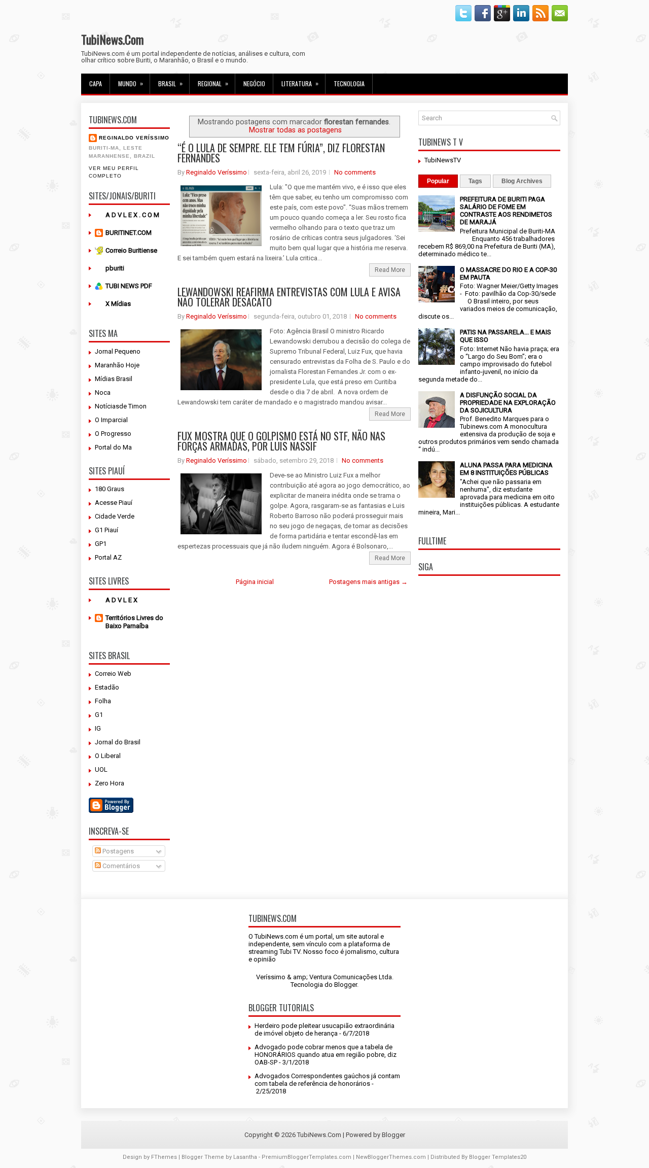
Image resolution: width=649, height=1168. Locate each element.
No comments (355, 172)
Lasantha (245, 1157)
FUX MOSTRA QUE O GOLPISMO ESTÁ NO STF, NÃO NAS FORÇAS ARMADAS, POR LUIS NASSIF (281, 441)
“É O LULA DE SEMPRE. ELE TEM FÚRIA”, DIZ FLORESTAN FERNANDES (281, 153)
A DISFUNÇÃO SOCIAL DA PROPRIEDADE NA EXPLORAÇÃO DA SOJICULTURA (508, 402)
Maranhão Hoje (117, 365)
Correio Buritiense (131, 250)
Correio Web (113, 673)
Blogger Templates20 (497, 1157)
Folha (103, 701)
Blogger (345, 984)
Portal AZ (108, 557)
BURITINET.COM (128, 232)
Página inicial (255, 582)
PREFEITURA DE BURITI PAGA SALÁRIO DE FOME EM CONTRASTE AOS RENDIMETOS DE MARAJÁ (506, 210)
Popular (438, 181)
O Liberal (108, 756)
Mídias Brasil (113, 379)
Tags (475, 181)
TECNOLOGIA (349, 83)
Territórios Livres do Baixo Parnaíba (134, 622)
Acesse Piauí (113, 502)
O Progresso (113, 433)
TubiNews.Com (112, 39)
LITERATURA (299, 83)
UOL (101, 769)
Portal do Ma (113, 447)
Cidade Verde (114, 516)
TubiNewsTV (442, 160)
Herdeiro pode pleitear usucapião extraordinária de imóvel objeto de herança (324, 1029)
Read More (390, 269)
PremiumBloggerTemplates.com (306, 1157)
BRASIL (170, 83)
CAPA (95, 83)
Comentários (120, 866)
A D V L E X (121, 600)
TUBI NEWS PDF (128, 286)
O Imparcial (111, 420)
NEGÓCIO (254, 83)
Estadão (107, 687)
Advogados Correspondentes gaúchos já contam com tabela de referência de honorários (327, 1079)
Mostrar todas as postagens (295, 130)
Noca (103, 392)
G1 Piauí (106, 530)
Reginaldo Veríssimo (134, 138)
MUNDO (130, 83)
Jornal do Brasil (117, 742)
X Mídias (118, 303)
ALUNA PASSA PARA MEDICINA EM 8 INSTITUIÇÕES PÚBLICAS (506, 468)
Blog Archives (522, 181)
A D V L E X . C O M (132, 215)
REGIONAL (213, 83)
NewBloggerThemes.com (391, 1157)
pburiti (114, 268)
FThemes (164, 1157)
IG (98, 728)
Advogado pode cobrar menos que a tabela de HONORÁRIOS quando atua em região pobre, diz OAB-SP (325, 1054)
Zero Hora (109, 783)
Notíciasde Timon (121, 406)
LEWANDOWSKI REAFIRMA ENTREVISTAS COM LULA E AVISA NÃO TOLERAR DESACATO (289, 297)
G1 (99, 714)
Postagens (117, 851)
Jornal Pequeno (117, 351)
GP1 (100, 543)
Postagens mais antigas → (368, 582)
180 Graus (109, 489)
